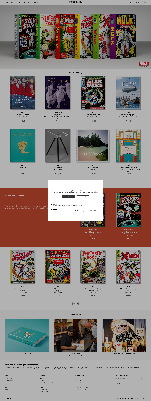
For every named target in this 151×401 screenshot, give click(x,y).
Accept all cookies (68, 196)
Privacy (77, 217)
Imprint (73, 217)
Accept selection (83, 196)
